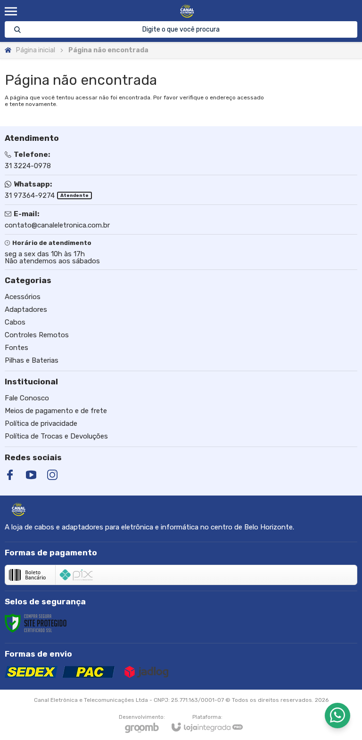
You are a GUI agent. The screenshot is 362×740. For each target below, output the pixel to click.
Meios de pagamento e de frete (56, 411)
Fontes (16, 347)
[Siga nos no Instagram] (52, 475)
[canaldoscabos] (187, 11)
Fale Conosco (27, 398)
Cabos (15, 322)
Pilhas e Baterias (31, 360)
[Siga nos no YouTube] (31, 475)
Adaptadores (26, 309)
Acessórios (23, 297)
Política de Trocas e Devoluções (56, 436)
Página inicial (35, 50)
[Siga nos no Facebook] (10, 475)
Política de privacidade (41, 423)
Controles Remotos (37, 335)
